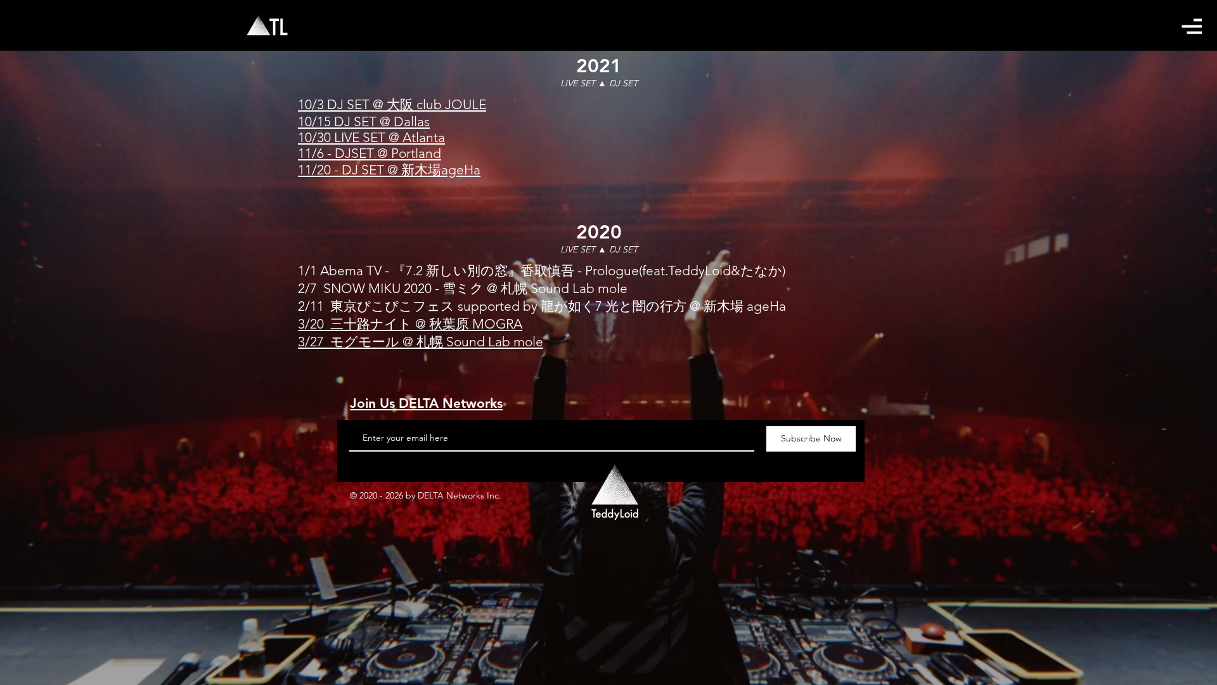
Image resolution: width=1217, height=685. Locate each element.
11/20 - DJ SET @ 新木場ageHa (389, 170)
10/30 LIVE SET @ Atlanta (371, 137)
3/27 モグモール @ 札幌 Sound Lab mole (420, 341)
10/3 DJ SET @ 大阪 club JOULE (392, 104)
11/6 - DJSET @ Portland (369, 153)
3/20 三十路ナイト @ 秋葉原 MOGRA (410, 324)
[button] (1192, 26)
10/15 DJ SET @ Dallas (364, 121)
